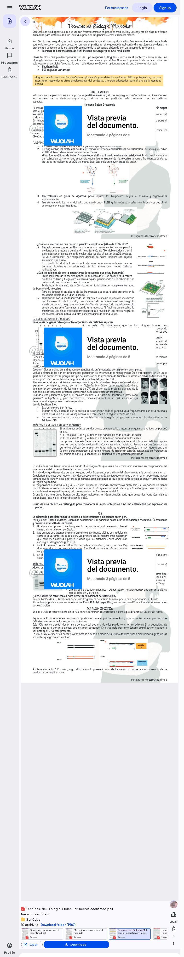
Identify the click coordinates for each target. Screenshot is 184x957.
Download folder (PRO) (58, 925)
